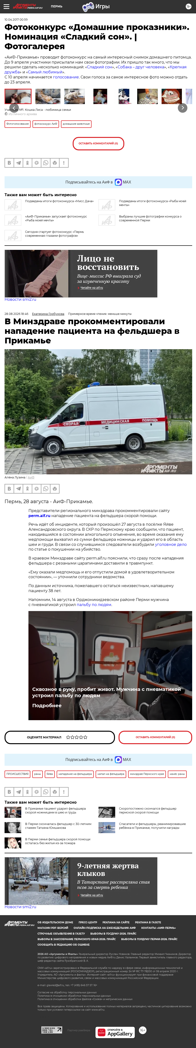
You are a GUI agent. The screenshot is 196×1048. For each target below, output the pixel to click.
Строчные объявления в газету (61, 933)
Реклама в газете (148, 922)
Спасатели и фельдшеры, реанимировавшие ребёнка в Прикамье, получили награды (152, 826)
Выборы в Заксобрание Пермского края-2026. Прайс (77, 939)
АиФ (31, 477)
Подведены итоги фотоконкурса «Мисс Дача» (59, 201)
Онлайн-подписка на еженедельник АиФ (105, 928)
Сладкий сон (99, 67)
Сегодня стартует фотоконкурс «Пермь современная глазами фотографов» (54, 233)
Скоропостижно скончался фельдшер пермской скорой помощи (147, 810)
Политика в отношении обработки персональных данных (74, 995)
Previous (14, 108)
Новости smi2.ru (20, 299)
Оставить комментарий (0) (98, 143)
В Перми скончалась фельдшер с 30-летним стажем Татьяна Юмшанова (58, 826)
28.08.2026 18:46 (16, 314)
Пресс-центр (88, 922)
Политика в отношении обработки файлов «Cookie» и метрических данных (85, 999)
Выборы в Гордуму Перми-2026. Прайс (149, 939)
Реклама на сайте (116, 922)
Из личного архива (23, 114)
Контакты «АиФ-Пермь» (158, 928)
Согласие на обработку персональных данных (67, 992)
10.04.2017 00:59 (16, 19)
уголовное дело (171, 544)
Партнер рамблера (78, 1030)
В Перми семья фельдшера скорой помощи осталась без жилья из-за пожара (57, 841)
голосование (66, 77)
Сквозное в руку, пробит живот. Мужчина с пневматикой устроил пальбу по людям (106, 692)
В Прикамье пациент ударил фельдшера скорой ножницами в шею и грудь (55, 810)
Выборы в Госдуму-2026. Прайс (113, 933)
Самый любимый (45, 72)
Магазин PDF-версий (53, 928)
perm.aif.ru (39, 515)
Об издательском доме (55, 922)
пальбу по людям (94, 604)
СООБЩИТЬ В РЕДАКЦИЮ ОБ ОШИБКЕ (64, 944)
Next (183, 108)
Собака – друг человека (141, 67)
